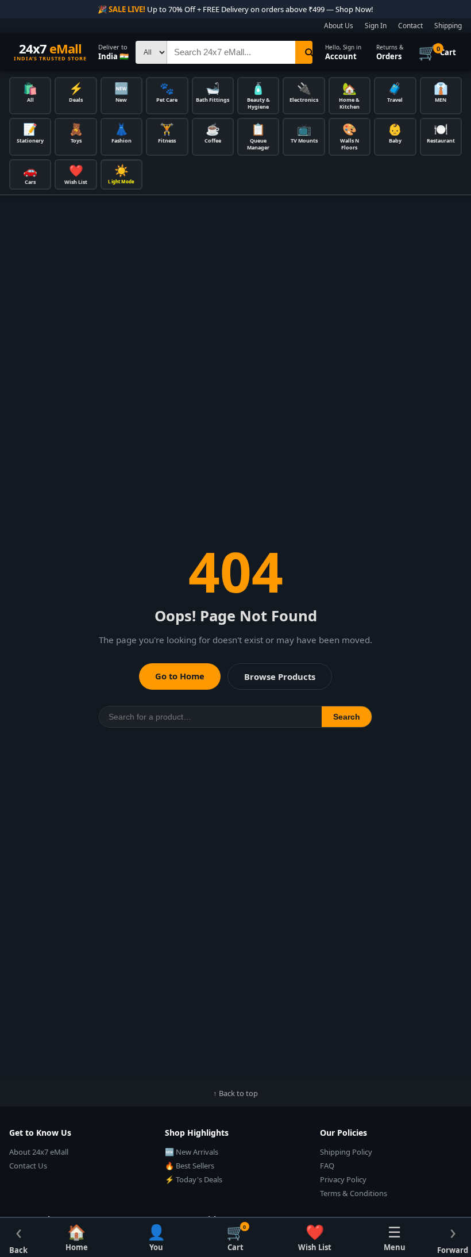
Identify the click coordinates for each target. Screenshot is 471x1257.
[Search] (309, 52)
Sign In (376, 25)
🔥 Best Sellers (189, 1165)
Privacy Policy (343, 1179)
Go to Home (179, 676)
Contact (410, 25)
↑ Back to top (235, 1093)
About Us (338, 25)
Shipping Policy (346, 1152)
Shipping (448, 25)
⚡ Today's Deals (193, 1179)
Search (346, 716)
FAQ (327, 1165)
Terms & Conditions (353, 1193)
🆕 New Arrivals (191, 1152)
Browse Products (279, 676)
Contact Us (28, 1165)
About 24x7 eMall (38, 1152)
